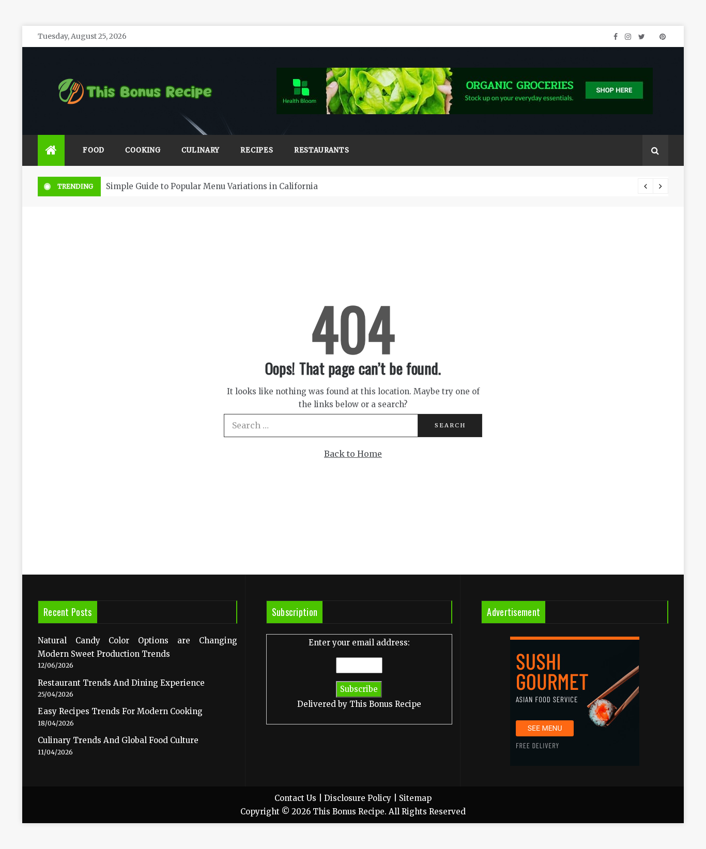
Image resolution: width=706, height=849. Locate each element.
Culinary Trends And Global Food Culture (118, 740)
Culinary (200, 150)
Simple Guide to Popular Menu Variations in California (212, 186)
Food (93, 150)
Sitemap (415, 798)
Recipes (256, 150)
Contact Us (295, 798)
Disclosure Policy (357, 798)
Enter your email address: (359, 673)
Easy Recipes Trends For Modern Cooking (120, 711)
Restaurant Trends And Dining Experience (121, 683)
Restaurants (321, 150)
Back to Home (353, 454)
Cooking (143, 150)
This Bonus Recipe (385, 704)
